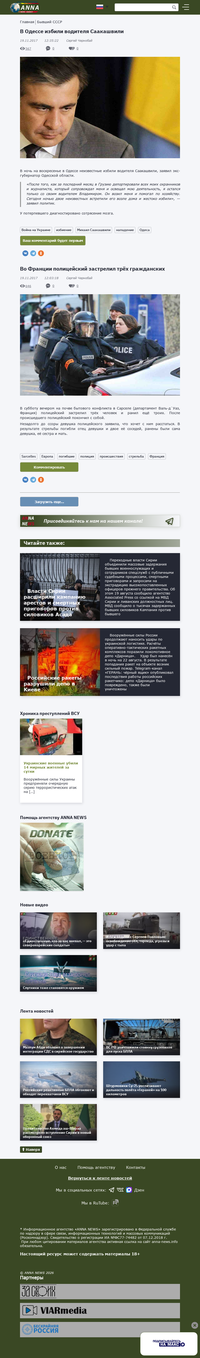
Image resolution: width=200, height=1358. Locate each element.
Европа (47, 456)
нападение (125, 230)
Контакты (135, 1167)
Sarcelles (28, 456)
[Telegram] (33, 253)
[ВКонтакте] (25, 253)
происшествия (111, 456)
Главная (27, 22)
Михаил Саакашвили (93, 230)
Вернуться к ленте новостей (100, 1178)
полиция (87, 456)
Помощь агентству (96, 1167)
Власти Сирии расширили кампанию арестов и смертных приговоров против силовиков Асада (55, 602)
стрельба (136, 456)
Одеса (145, 230)
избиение (63, 230)
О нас (61, 1167)
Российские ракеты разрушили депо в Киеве (53, 683)
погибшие (67, 456)
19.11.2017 (39, 40)
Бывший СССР (49, 22)
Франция (157, 456)
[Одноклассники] (41, 253)
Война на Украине (35, 230)
